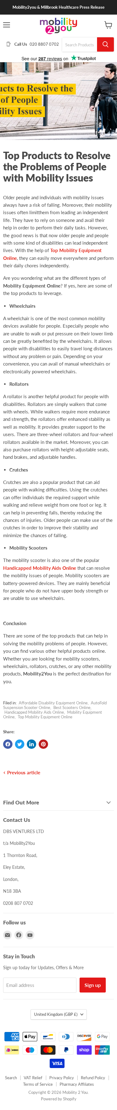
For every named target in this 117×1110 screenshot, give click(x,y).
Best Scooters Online (71, 707)
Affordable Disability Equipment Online (53, 702)
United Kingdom (55, 1014)
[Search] (105, 44)
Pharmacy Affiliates (77, 1084)
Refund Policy (93, 1077)
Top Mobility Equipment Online (45, 716)
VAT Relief (33, 1077)
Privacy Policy (61, 1077)
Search (11, 1077)
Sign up (93, 985)
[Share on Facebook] (7, 744)
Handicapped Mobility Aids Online (39, 568)
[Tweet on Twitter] (19, 744)
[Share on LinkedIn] (31, 744)
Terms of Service (38, 1084)
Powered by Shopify (58, 1098)
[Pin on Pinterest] (43, 744)
